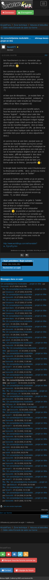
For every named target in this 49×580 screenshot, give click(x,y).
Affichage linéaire (41, 38)
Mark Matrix (9, 308)
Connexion (9, 12)
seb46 (7, 340)
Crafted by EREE (15, 578)
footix (7, 324)
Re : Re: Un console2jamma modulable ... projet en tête (25, 349)
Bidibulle (13, 484)
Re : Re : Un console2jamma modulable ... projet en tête (25, 392)
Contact (7, 570)
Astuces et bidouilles (39, 25)
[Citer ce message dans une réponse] (27, 255)
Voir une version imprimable (13, 506)
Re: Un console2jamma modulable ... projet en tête (24, 289)
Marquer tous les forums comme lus (19, 560)
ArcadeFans (5, 25)
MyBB (7, 578)
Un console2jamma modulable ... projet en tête (21, 283)
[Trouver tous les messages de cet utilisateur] (22, 255)
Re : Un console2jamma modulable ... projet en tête (25, 342)
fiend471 (11, 47)
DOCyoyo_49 (15, 393)
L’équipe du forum (26, 570)
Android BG (28, 578)
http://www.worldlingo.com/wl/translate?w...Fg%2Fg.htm (20, 244)
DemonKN (5, 286)
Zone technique (20, 25)
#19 (46, 55)
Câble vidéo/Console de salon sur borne (20, 27)
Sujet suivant (26, 260)
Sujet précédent (10, 260)
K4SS (7, 447)
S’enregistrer (26, 12)
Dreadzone (9, 292)
